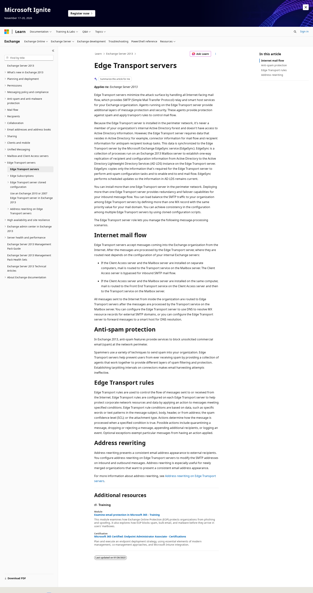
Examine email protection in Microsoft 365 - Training (127, 514)
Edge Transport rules (274, 70)
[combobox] (28, 58)
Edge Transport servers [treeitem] (24, 169)
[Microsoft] (6, 31)
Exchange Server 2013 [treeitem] (20, 65)
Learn (98, 53)
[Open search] (295, 31)
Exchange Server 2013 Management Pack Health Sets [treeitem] (29, 257)
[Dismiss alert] (306, 7)
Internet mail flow (272, 60)
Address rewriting (272, 75)
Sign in (304, 31)
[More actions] (215, 54)
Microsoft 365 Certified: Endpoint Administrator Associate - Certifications (140, 536)
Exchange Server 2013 (119, 53)
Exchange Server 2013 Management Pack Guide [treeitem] (29, 246)
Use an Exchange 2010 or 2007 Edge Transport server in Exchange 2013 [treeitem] (31, 198)
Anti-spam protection (274, 65)
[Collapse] (53, 51)
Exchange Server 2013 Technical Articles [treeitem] (26, 269)
